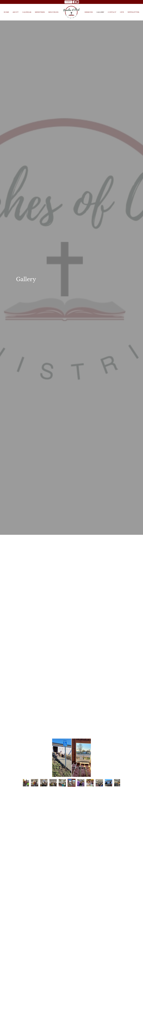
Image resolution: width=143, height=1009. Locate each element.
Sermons (89, 12)
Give (122, 12)
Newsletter (133, 12)
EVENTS (68, 2)
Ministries (40, 12)
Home (6, 12)
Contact (112, 12)
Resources (53, 12)
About (16, 12)
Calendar (26, 12)
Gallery (100, 12)
